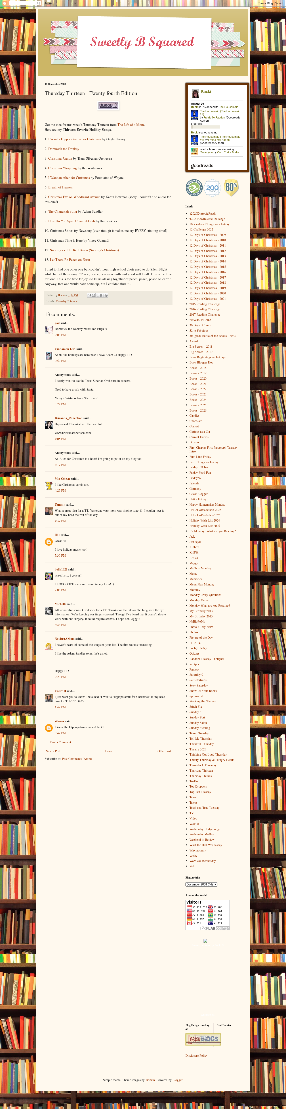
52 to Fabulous (198, 330)
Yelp (192, 866)
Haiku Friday (197, 499)
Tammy (60, 504)
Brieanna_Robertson (68, 418)
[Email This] (89, 295)
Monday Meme (198, 600)
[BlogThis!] (93, 295)
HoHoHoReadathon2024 (204, 515)
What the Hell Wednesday (205, 845)
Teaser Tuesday (199, 733)
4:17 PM (60, 465)
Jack (192, 536)
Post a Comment (60, 742)
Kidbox (194, 547)
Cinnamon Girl (65, 348)
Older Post (164, 751)
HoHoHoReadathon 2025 (205, 510)
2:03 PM (60, 335)
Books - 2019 (197, 373)
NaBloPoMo (197, 621)
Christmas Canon (60, 158)
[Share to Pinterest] (106, 295)
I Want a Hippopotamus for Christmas (74, 139)
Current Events (198, 437)
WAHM (194, 824)
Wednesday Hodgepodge (204, 829)
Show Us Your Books (203, 691)
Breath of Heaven (60, 187)
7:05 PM (60, 590)
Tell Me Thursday (200, 738)
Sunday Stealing (199, 728)
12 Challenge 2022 (201, 229)
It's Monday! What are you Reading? (212, 531)
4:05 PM (60, 439)
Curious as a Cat (199, 431)
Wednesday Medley (201, 834)
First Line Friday (200, 456)
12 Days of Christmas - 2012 (207, 251)
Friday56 (195, 478)
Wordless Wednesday (202, 861)
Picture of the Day (201, 637)
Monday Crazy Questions (205, 595)
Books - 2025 (197, 405)
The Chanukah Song (62, 211)
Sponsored (196, 696)
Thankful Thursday (201, 744)
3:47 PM (60, 733)
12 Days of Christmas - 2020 (207, 293)
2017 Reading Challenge (204, 314)
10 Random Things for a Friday (209, 224)
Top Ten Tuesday (200, 792)
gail (57, 323)
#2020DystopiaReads (202, 213)
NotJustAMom (65, 638)
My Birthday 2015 (201, 616)
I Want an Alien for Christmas (69, 177)
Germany (195, 488)
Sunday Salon (198, 722)
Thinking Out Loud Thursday (208, 754)
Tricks (193, 802)
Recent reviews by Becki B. (207, 945)
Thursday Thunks (200, 776)
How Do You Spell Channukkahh (71, 221)
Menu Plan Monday (201, 584)
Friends (194, 483)
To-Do (193, 781)
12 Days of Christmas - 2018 (207, 282)
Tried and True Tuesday (204, 807)
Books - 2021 (197, 384)
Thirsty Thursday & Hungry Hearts (211, 760)
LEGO (193, 558)
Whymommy (197, 850)
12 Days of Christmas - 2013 (207, 256)
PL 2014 (194, 643)
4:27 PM (60, 490)
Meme (193, 573)
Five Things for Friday (203, 462)
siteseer (59, 721)
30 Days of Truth (200, 325)
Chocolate (195, 421)
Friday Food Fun (200, 472)
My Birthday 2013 (201, 611)
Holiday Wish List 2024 (204, 520)
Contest (194, 426)
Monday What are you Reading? (209, 605)
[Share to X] (97, 295)
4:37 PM (60, 521)
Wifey (193, 855)
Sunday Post (197, 717)
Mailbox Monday (200, 568)
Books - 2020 (197, 378)
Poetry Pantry (198, 648)
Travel (193, 797)
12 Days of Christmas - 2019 (207, 288)
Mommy (194, 589)
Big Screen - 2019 (200, 352)
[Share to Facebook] (102, 295)
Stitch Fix (195, 706)
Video (193, 818)
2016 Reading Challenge (204, 309)
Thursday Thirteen (66, 301)
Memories (195, 579)
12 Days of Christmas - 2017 (207, 277)
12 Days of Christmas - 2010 (207, 240)
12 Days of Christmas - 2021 (207, 298)
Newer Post (53, 751)
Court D (60, 691)
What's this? (208, 1014)
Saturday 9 (196, 674)
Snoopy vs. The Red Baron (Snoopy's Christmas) (84, 250)
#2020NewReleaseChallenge (207, 219)
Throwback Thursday (203, 765)
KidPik (193, 552)
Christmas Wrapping (62, 168)
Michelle (60, 604)
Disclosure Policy (196, 1055)
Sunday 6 (195, 712)
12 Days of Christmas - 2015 (207, 266)
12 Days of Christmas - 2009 (207, 234)
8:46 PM (60, 625)
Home (109, 751)
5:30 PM (60, 555)
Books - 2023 (197, 394)
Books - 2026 (197, 410)
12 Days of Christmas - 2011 (207, 245)
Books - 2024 (197, 399)
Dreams (194, 442)
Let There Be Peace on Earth (70, 259)
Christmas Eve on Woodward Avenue (74, 196)
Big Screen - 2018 (200, 346)
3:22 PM (60, 404)
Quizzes (194, 653)
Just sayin (195, 542)
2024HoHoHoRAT (201, 320)
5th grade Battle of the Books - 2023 (212, 336)
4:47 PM (60, 707)
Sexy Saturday (198, 685)
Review (194, 669)
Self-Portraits (197, 680)
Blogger (177, 1080)
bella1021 (61, 569)
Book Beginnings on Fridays (207, 357)
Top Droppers (198, 786)
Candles (194, 415)
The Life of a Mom (131, 124)
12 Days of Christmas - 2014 (207, 261)
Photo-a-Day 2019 (201, 627)
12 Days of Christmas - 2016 (207, 272)
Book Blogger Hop (201, 362)
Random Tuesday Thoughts (206, 659)
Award (193, 341)
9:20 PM (60, 677)
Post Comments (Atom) (77, 758)
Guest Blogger (198, 494)
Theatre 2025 (197, 749)
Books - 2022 (197, 389)
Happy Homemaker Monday (207, 504)
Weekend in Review (201, 839)
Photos (193, 632)
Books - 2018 (197, 367)
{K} (57, 534)
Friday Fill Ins (198, 467)
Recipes (194, 664)
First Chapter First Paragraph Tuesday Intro (213, 449)
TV (191, 813)
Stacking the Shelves (202, 701)
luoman (150, 1080)
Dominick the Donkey (63, 148)
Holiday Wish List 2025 (204, 526)
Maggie (194, 563)
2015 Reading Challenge (204, 304)
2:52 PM (60, 361)
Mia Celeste (62, 478)
